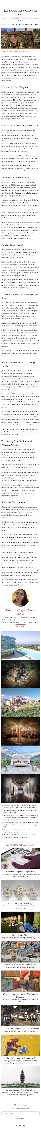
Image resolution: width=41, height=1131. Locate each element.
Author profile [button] (20, 626)
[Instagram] (24, 1125)
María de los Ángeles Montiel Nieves (25, 24)
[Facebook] (16, 1125)
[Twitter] (20, 1125)
